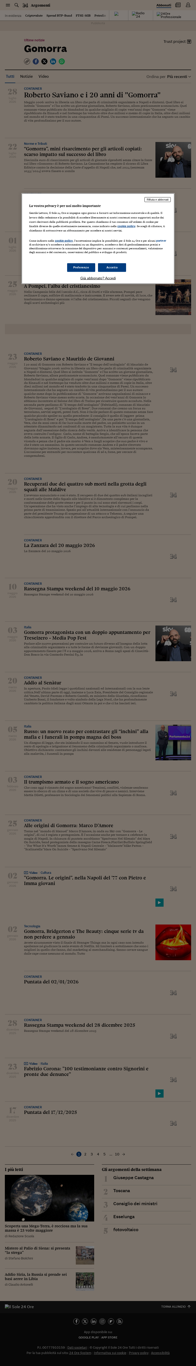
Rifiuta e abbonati (157, 199)
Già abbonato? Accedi (98, 278)
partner (161, 240)
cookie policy (126, 225)
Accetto (112, 267)
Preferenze (81, 267)
